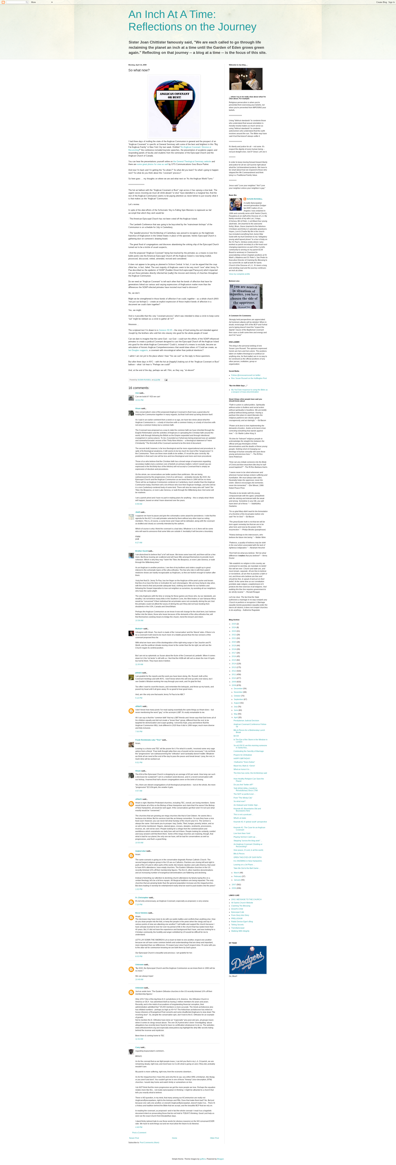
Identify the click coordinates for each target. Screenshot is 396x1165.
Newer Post (134, 1138)
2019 (234, 645)
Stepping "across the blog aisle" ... (248, 841)
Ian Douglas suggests (138, 350)
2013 (234, 667)
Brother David (141, 551)
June (236, 710)
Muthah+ (139, 629)
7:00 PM (138, 732)
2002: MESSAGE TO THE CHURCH (246, 899)
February (238, 876)
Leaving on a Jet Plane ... (244, 865)
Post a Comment (139, 1133)
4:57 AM (138, 791)
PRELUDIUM (236, 918)
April (236, 717)
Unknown (139, 965)
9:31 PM (138, 762)
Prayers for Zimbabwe (243, 755)
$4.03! (236, 736)
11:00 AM (139, 664)
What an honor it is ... (242, 769)
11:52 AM (139, 1039)
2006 (234, 888)
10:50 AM (139, 843)
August (237, 703)
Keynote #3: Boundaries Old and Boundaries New (247, 810)
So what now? (239, 801)
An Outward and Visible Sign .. (246, 805)
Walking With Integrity (240, 931)
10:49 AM (139, 979)
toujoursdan (140, 851)
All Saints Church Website (242, 903)
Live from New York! (242, 833)
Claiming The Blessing (240, 906)
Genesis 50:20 (165, 330)
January (237, 880)
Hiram (138, 408)
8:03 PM (138, 956)
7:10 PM (138, 904)
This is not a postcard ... (243, 814)
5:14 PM (138, 698)
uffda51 (138, 706)
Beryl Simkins (141, 913)
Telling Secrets (237, 925)
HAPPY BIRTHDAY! (242, 758)
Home (174, 1138)
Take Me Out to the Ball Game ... (247, 868)
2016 (234, 656)
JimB (137, 512)
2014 (234, 664)
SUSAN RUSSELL (255, 199)
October (237, 696)
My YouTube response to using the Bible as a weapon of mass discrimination (249, 391)
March (237, 873)
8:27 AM (138, 543)
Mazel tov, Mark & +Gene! (244, 766)
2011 (234, 674)
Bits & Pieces (239, 854)
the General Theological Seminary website (192, 161)
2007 (234, 885)
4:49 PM (138, 1127)
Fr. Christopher (141, 898)
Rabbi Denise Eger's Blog (242, 922)
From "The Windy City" (243, 798)
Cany (137, 1047)
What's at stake (240, 818)
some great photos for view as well (152, 164)
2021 (234, 638)
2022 (234, 635)
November (238, 692)
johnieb (138, 673)
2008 (234, 685)
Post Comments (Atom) (149, 1142)
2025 (234, 624)
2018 (234, 649)
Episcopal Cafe (237, 912)
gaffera (203, 1159)
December (238, 688)
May (236, 714)
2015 (234, 660)
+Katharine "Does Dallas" (244, 762)
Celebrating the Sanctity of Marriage (249, 751)
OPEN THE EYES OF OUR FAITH (248, 857)
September (239, 699)
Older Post (214, 1138)
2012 (234, 671)
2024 (234, 627)
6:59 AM (138, 504)
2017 (234, 653)
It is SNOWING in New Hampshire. (248, 861)
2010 (234, 678)
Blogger (220, 1159)
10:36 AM (139, 620)
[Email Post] (166, 380)
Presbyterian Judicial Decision (246, 721)
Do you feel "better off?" (243, 785)
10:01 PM (139, 400)
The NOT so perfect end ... (244, 794)
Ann (137, 393)
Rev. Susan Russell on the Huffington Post (249, 378)
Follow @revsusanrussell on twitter (245, 375)
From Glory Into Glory (240, 915)
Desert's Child (237, 909)
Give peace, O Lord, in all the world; (248, 850)
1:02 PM (138, 889)
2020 (234, 642)
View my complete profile (239, 274)
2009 (234, 682)
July (236, 707)
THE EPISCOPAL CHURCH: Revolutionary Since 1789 (246, 789)
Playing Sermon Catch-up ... (245, 837)
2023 (234, 631)
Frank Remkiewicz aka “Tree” (148, 740)
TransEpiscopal (237, 928)
